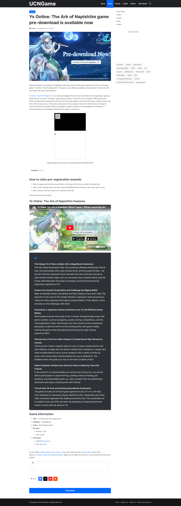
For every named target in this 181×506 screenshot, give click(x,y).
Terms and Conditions (144, 502)
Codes (125, 3)
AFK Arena (120, 64)
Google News (47, 455)
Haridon (33, 28)
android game (137, 64)
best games (87, 452)
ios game (119, 71)
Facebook (59, 455)
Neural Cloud (140, 71)
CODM (140, 68)
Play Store (46, 441)
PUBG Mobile (121, 75)
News (110, 3)
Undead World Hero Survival (125, 82)
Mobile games (129, 71)
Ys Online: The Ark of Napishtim (41, 96)
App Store (43, 444)
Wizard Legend (140, 82)
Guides (117, 3)
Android (128, 64)
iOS (146, 68)
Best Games (143, 3)
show (41, 170)
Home (103, 3)
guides (58, 452)
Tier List (137, 79)
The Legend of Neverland (124, 79)
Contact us (124, 502)
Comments (70, 491)
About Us (132, 502)
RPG (135, 75)
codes (63, 452)
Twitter (38, 455)
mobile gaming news (47, 452)
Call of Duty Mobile (122, 68)
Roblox (133, 3)
